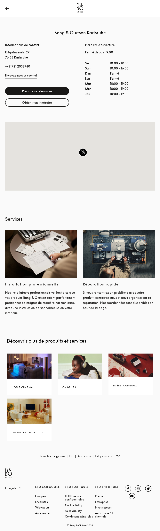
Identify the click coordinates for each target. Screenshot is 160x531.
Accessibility (80, 510)
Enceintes (50, 501)
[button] (83, 152)
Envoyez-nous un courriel (21, 75)
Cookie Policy (80, 505)
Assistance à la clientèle (110, 514)
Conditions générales (80, 516)
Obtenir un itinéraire (45, 103)
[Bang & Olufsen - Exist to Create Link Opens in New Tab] (80, 12)
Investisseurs (110, 507)
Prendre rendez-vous (45, 92)
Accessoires (50, 513)
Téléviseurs (50, 507)
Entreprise (110, 501)
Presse (110, 496)
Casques (50, 496)
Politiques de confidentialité (80, 497)
